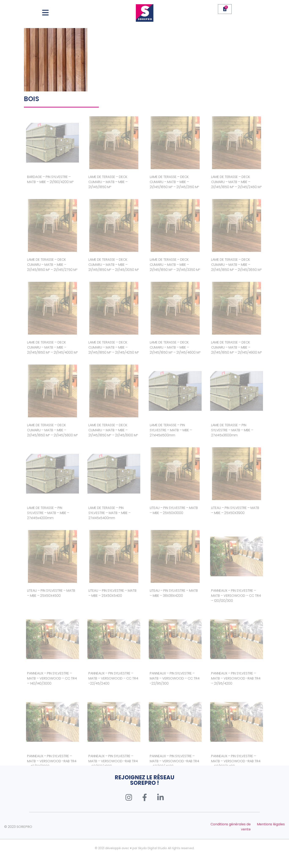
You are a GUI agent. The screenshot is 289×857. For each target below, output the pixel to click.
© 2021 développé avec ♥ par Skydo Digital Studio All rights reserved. (144, 848)
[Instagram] (128, 797)
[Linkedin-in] (160, 797)
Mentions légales (271, 824)
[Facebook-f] (144, 797)
